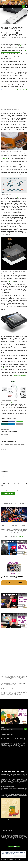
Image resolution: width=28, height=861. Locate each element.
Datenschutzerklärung (4, 859)
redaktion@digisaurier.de (6, 820)
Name (2, 466)
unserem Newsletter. (19, 536)
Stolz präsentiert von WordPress (14, 859)
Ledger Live (12, 402)
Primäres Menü (26, 6)
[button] (4, 421)
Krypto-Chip (11, 281)
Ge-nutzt (2, 25)
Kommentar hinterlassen (20, 37)
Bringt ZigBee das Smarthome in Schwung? (9, 430)
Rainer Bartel (10, 37)
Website (2, 476)
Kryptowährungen (20, 41)
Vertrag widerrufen (14, 846)
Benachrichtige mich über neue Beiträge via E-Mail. (12, 490)
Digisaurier (3, 7)
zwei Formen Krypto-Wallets (16, 197)
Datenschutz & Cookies (10, 853)
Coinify (22, 408)
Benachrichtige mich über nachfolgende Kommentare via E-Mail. (14, 484)
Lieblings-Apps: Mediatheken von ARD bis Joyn (10, 435)
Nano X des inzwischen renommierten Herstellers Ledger (13, 367)
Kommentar (4, 449)
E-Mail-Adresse (4, 471)
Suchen (2, 727)
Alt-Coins (20, 45)
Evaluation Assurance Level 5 (19, 375)
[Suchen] (25, 729)
